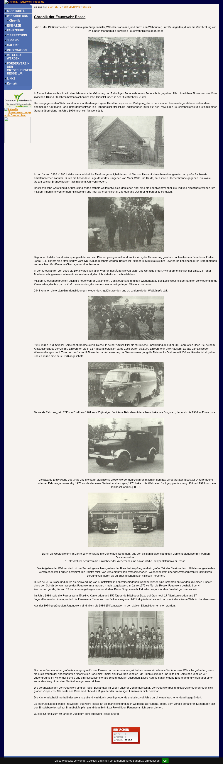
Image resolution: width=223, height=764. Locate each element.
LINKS (11, 78)
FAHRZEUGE (15, 30)
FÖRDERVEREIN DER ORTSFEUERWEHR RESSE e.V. (19, 68)
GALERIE (13, 45)
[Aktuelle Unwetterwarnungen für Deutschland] (18, 112)
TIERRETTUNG (17, 35)
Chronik (14, 20)
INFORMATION (17, 50)
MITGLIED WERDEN (14, 56)
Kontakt (12, 83)
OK (165, 760)
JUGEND (13, 40)
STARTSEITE (16, 10)
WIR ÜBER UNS (17, 15)
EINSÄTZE (14, 25)
